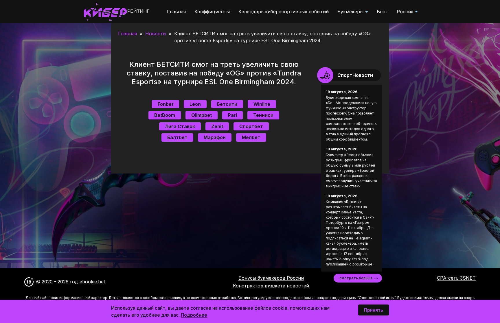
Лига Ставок (180, 126)
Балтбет (177, 137)
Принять (373, 310)
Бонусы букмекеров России (271, 277)
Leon (195, 104)
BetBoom (164, 115)
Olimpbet (201, 115)
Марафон (215, 137)
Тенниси (263, 115)
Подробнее (194, 315)
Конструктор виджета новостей (271, 285)
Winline (261, 104)
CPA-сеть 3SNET (456, 278)
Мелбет (251, 137)
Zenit (217, 126)
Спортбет (251, 126)
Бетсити (227, 104)
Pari (232, 115)
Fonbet (165, 104)
